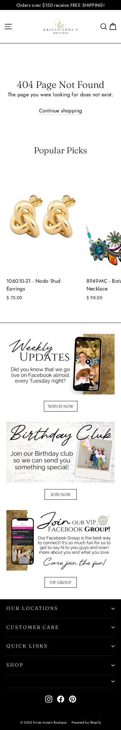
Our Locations (32, 608)
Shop (15, 665)
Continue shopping (60, 110)
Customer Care (32, 627)
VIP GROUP (60, 582)
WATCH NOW (60, 406)
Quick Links (27, 646)
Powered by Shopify (86, 722)
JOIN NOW (61, 494)
